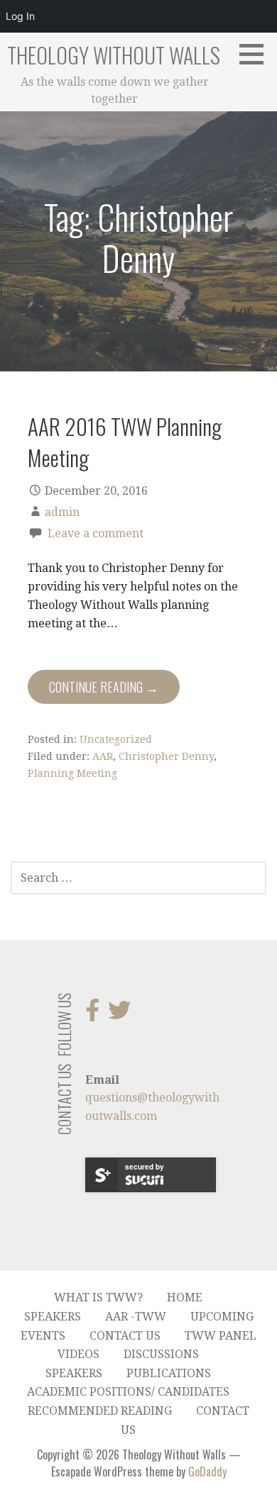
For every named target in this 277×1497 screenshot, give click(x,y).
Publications (168, 1373)
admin (62, 512)
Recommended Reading (100, 1411)
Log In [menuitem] (20, 16)
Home (184, 1297)
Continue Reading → (103, 687)
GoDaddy (207, 1471)
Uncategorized (116, 739)
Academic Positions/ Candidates (128, 1391)
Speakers (52, 1316)
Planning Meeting (72, 773)
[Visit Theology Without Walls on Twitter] (119, 1014)
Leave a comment (95, 533)
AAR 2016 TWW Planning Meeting (125, 441)
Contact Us (125, 1335)
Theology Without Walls (113, 55)
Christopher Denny (166, 756)
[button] (256, 53)
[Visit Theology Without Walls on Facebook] (92, 1014)
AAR (102, 756)
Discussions (161, 1354)
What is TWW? (98, 1297)
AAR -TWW (135, 1316)
